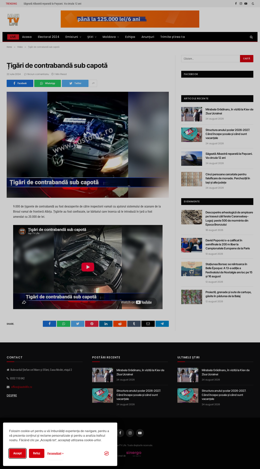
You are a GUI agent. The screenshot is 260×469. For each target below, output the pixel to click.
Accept (17, 453)
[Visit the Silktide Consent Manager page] (106, 453)
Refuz (36, 453)
